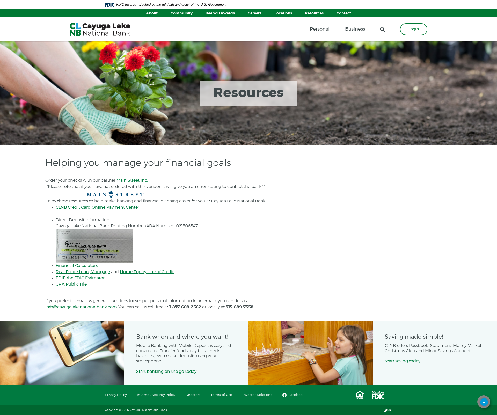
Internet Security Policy (156, 395)
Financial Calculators (77, 266)
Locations (283, 13)
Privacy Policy (116, 395)
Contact (344, 13)
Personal (320, 29)
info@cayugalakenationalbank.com (81, 307)
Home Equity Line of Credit (147, 272)
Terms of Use (221, 395)
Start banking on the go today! (166, 371)
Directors (193, 395)
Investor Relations (257, 395)
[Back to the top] (484, 402)
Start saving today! (403, 361)
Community (182, 13)
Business (355, 29)
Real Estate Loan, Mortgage (83, 272)
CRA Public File (71, 284)
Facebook (296, 395)
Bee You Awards (220, 13)
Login (413, 29)
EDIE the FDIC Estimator (80, 278)
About (152, 13)
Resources (314, 13)
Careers (254, 13)
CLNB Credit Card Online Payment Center (97, 207)
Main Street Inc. (132, 180)
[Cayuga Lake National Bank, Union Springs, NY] (100, 29)
